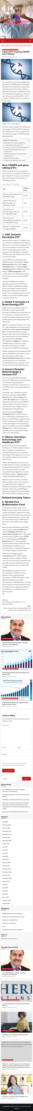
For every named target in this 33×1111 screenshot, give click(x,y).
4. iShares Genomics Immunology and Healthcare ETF (15, 155)
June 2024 (5, 887)
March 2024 (5, 897)
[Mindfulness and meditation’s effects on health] (16, 1022)
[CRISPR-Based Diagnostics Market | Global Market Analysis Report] (16, 690)
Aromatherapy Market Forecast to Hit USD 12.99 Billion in (16, 795)
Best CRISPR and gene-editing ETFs (14, 143)
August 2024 (6, 881)
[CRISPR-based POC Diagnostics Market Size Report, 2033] (16, 660)
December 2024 (6, 869)
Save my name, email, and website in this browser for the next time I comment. (15, 764)
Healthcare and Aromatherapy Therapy (13, 916)
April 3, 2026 (10, 646)
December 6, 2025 (11, 676)
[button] (2, 41)
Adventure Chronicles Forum (9, 938)
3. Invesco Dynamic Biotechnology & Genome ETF (14, 150)
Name (4, 747)
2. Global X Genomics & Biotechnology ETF (16, 147)
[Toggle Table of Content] (27, 140)
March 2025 (5, 859)
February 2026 (6, 825)
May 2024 (5, 891)
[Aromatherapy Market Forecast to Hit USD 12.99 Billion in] (16, 991)
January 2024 (6, 903)
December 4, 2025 (11, 706)
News (3, 926)
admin (5, 56)
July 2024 (5, 884)
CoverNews (24, 1106)
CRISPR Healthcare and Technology (10, 49)
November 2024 (6, 872)
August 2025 (6, 843)
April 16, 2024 (11, 56)
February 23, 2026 (11, 1007)
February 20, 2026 (11, 1069)
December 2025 (6, 831)
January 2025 (6, 865)
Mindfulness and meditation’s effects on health (15, 799)
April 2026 (5, 821)
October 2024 (6, 875)
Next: (17, 608)
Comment (5, 725)
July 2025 (5, 847)
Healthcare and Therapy (9, 923)
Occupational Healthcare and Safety (12, 929)
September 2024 (7, 878)
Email (19, 747)
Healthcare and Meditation (10, 920)
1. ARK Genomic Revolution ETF (13, 145)
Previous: (13, 602)
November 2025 (6, 834)
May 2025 (5, 853)
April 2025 (5, 856)
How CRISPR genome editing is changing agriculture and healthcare (13, 790)
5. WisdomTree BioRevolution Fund (14, 160)
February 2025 (6, 862)
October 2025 (6, 837)
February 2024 (6, 900)
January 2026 (6, 828)
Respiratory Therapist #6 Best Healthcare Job (15, 811)
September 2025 (7, 840)
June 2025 (5, 850)
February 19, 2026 (11, 1098)
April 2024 (5, 894)
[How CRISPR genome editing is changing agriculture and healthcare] (16, 630)
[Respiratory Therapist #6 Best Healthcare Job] (16, 1084)
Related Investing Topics (11, 158)
